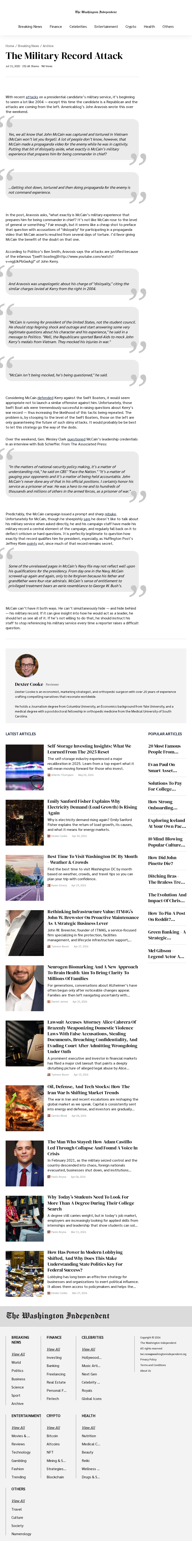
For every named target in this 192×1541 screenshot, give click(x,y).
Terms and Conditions (153, 1365)
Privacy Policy (148, 1359)
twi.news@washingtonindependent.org (163, 1354)
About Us (145, 1370)
